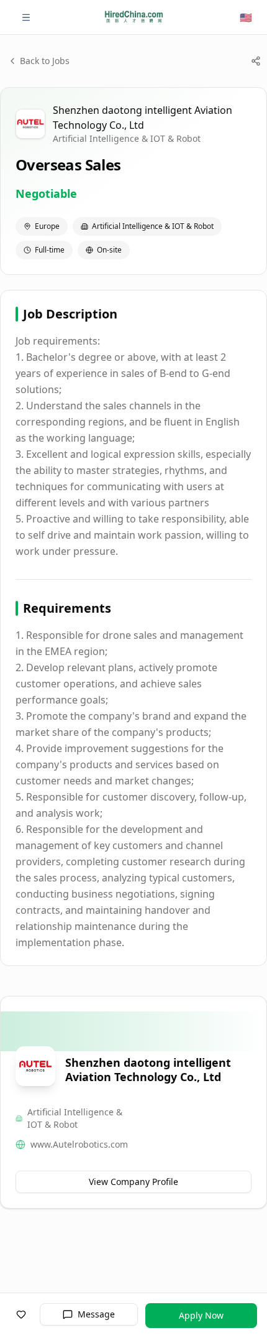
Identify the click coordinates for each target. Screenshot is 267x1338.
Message (96, 1314)
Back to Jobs (45, 61)
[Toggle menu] (26, 17)
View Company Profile (133, 1181)
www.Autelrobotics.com (79, 1144)
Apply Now (201, 1315)
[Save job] (21, 1314)
